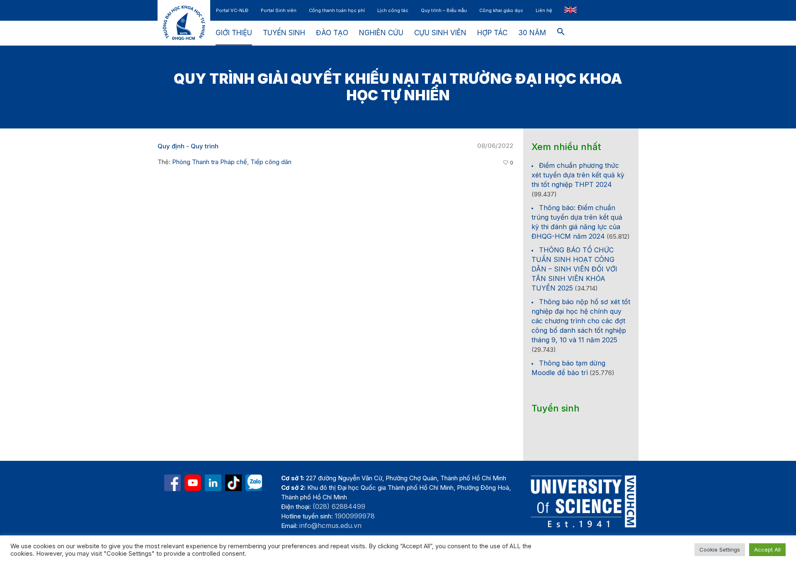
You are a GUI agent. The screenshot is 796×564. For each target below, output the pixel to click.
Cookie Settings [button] (719, 549)
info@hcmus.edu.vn (330, 525)
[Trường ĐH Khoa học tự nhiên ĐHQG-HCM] (172, 482)
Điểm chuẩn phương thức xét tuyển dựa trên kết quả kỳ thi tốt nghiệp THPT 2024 (577, 175)
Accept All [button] (767, 549)
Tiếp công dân (270, 162)
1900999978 (355, 516)
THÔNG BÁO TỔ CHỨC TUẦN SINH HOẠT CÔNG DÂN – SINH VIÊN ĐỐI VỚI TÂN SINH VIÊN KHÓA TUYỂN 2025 (574, 269)
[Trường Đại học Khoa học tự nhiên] (213, 482)
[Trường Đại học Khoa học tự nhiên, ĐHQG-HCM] (192, 482)
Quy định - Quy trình (188, 146)
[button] (560, 33)
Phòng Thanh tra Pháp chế (209, 162)
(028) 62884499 (339, 506)
